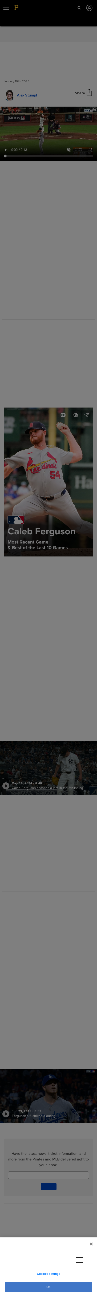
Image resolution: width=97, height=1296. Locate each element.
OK (48, 1287)
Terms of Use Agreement (36, 1264)
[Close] (91, 1244)
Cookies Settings (48, 1274)
